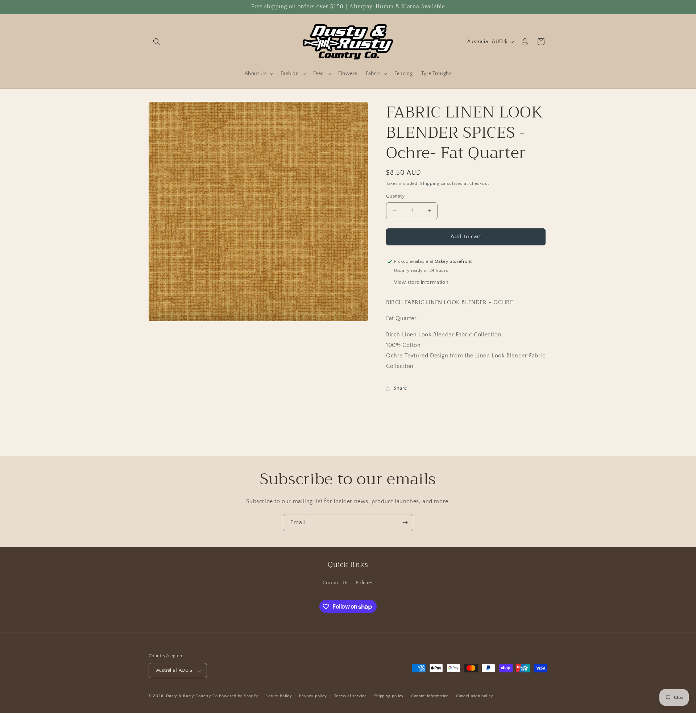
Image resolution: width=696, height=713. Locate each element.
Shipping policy (389, 696)
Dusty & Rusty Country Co (192, 696)
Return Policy (278, 696)
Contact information (430, 696)
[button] (157, 42)
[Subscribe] (405, 522)
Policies (364, 582)
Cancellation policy (474, 696)
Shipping (429, 183)
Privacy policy (313, 696)
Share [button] (400, 388)
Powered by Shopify (238, 696)
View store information (421, 282)
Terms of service (350, 696)
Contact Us (336, 582)
